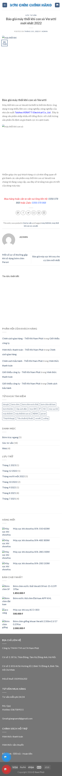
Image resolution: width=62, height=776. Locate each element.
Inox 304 (33, 409)
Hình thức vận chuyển (13, 744)
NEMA (35, 413)
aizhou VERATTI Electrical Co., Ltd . (33, 112)
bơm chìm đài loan (48, 404)
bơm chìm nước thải (30, 404)
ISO (44, 409)
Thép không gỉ (8, 418)
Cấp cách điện (21, 409)
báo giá (6, 404)
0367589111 (17, 709)
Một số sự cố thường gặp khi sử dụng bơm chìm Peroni (15, 258)
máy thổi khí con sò (22, 413)
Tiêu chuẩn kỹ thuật (25, 418)
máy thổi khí (46, 223)
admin (45, 31)
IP (40, 409)
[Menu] (4, 5)
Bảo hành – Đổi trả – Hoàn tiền (17, 753)
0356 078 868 (39, 203)
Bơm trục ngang (10, 437)
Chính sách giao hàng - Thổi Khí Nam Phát (22, 338)
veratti (35, 226)
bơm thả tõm (8, 409)
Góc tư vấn (31, 15)
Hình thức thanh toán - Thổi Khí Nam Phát (22, 349)
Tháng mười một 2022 (13, 476)
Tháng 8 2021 (9, 493)
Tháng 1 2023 (9, 465)
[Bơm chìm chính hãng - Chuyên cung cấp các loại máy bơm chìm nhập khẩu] (31, 5)
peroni (43, 413)
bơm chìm (15, 404)
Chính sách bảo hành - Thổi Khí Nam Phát (22, 360)
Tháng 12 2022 (9, 470)
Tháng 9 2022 (9, 487)
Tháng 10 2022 (9, 481)
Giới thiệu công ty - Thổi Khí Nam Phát (21, 372)
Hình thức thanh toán (12, 736)
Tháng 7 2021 (9, 498)
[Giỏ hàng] (57, 5)
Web (4, 448)
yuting (45, 418)
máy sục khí (53, 409)
